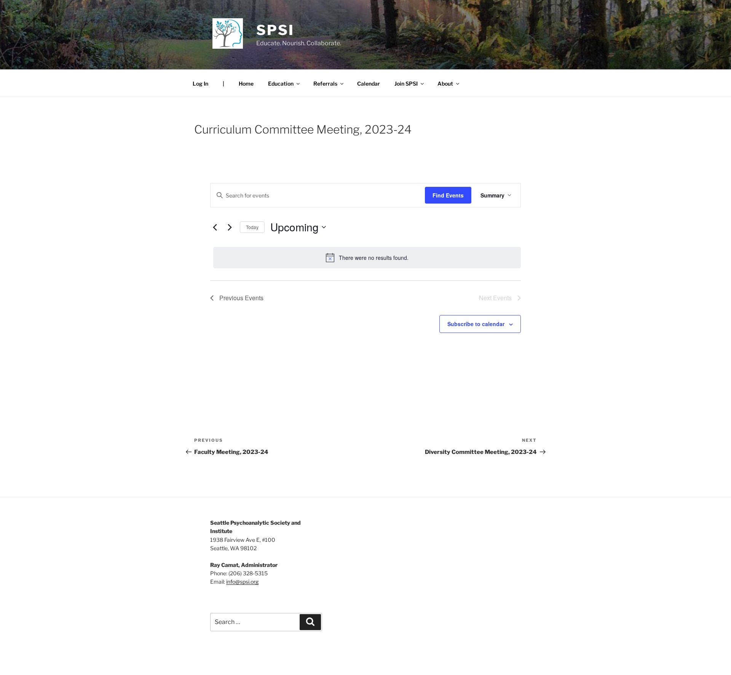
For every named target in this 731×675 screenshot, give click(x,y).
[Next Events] (229, 227)
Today (252, 227)
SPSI (275, 30)
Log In (200, 83)
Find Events (448, 195)
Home (246, 83)
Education (281, 83)
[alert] (367, 257)
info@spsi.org (242, 581)
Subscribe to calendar (475, 324)
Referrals (325, 83)
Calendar (368, 83)
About (445, 83)
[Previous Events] (214, 227)
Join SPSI (406, 83)
